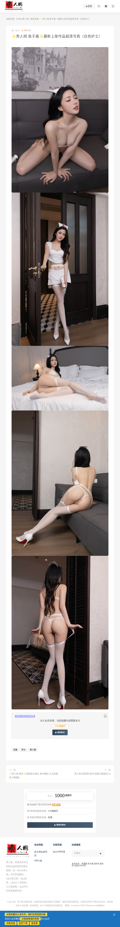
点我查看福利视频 (30, 919)
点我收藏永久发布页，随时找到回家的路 (26, 914)
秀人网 (33, 750)
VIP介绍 (38, 861)
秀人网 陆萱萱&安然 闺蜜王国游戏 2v (92, 774)
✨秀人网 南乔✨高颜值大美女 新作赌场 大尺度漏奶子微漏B (33, 776)
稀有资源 (34, 19)
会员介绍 (23, 923)
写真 (15, 750)
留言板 (34, 923)
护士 (24, 750)
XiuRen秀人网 (22, 19)
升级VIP (56, 805)
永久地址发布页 (40, 854)
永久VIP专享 (59, 852)
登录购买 (61, 732)
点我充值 (10, 923)
